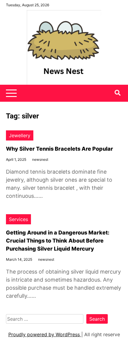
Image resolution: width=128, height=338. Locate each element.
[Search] (118, 92)
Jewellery (19, 135)
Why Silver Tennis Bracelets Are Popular (59, 149)
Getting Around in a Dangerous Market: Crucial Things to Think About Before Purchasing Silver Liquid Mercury (57, 240)
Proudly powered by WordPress (44, 334)
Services (18, 219)
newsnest (40, 159)
